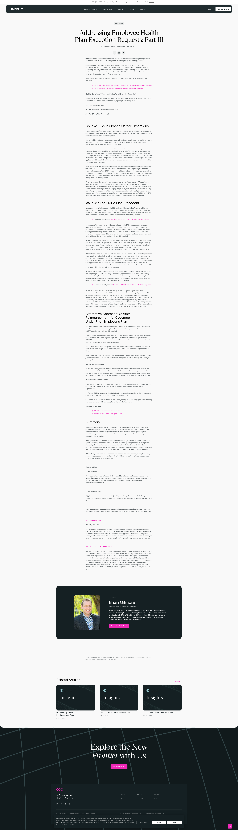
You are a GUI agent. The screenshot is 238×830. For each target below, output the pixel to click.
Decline (159, 822)
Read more (151, 2)
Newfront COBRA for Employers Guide (108, 414)
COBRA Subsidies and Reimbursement (108, 411)
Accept (174, 822)
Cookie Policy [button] (111, 822)
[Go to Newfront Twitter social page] (61, 804)
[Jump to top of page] (230, 826)
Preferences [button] (71, 824)
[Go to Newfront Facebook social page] (65, 804)
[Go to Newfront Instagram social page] (70, 804)
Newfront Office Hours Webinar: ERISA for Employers (132, 285)
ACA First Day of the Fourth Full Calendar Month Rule (130, 219)
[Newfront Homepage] (16, 9)
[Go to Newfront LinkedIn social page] (57, 804)
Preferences (143, 822)
